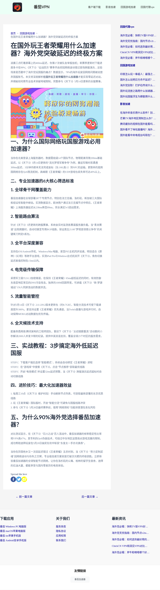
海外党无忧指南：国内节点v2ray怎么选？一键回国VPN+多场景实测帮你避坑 (138, 41)
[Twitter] (19, 479)
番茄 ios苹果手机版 (10, 535)
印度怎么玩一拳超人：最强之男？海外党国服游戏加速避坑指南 (138, 74)
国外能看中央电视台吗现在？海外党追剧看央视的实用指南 (138, 135)
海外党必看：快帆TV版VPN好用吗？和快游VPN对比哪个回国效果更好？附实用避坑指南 (138, 35)
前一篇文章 (24, 496)
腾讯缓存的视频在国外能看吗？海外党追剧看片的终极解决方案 (138, 124)
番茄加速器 (80, 579)
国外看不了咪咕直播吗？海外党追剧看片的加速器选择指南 (138, 129)
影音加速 (111, 7)
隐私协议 (61, 531)
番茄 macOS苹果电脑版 (12, 531)
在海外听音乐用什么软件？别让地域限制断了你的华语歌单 (138, 112)
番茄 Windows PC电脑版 (13, 526)
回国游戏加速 (128, 7)
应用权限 (61, 535)
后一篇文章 (90, 496)
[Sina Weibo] (24, 479)
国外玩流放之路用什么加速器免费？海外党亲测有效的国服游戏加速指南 (138, 91)
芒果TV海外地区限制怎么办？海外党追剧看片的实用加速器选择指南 (138, 118)
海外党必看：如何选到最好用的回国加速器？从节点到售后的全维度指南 (138, 46)
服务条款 (61, 526)
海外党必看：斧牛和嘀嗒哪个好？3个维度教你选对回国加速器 (138, 58)
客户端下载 (94, 7)
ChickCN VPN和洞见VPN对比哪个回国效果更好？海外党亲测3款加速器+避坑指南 (138, 52)
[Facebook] (13, 479)
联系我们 (61, 540)
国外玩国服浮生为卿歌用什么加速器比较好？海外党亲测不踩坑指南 (138, 96)
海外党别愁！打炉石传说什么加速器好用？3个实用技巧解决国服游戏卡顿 (138, 85)
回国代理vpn (147, 7)
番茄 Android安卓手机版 (13, 540)
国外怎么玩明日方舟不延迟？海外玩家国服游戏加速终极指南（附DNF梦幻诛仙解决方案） (138, 79)
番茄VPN (42, 7)
